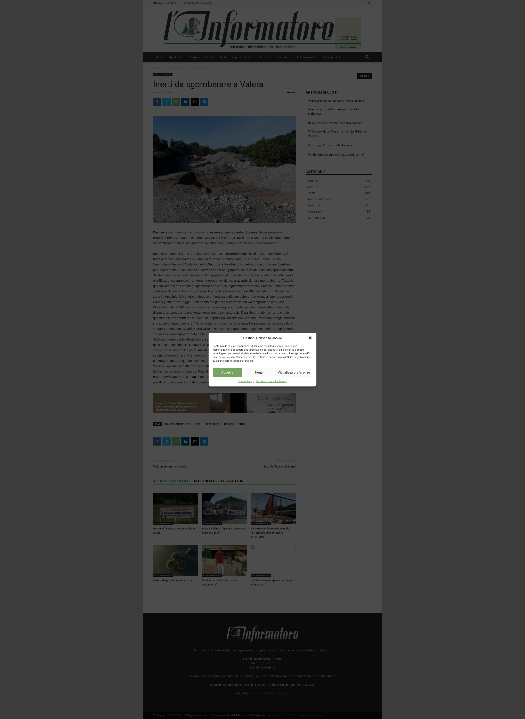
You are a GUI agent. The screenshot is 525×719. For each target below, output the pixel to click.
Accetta (227, 372)
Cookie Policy (246, 381)
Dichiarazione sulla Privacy (271, 381)
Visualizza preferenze (294, 372)
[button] (310, 338)
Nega (259, 372)
